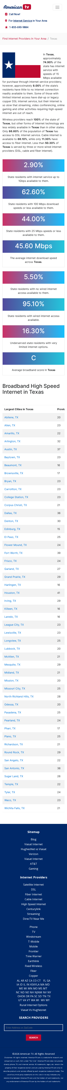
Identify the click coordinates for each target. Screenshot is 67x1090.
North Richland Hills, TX (19, 696)
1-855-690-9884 (18, 27)
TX (48, 996)
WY (48, 1000)
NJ (36, 992)
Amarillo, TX (11, 433)
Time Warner (34, 956)
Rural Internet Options (33, 1005)
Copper (33, 976)
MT (45, 988)
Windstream (33, 936)
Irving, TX (10, 600)
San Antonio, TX (14, 768)
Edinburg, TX (12, 529)
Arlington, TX (12, 441)
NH (32, 992)
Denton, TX (11, 521)
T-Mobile (33, 941)
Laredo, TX (11, 616)
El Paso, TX (11, 537)
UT (20, 1000)
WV (43, 1000)
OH (19, 996)
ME (21, 988)
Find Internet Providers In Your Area (24, 38)
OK (23, 996)
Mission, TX (11, 680)
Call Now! (14, 14)
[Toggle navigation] (57, 7)
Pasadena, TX (12, 712)
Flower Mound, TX (15, 545)
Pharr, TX (9, 728)
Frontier (34, 951)
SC (35, 996)
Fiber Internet (33, 894)
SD (40, 996)
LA (38, 984)
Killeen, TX (10, 608)
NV (45, 992)
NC (18, 992)
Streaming (33, 914)
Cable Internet (33, 899)
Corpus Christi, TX (15, 505)
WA (33, 1000)
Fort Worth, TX (13, 553)
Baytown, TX (12, 457)
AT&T (33, 864)
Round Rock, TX (14, 752)
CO (35, 980)
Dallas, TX (10, 513)
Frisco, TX (10, 560)
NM (40, 992)
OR (27, 996)
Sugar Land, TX (13, 776)
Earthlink (33, 961)
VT (28, 1000)
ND (22, 992)
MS (40, 988)
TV (33, 932)
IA (18, 984)
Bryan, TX (10, 481)
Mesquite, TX (12, 664)
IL (24, 984)
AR (22, 980)
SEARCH (33, 1037)
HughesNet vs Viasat (33, 849)
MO (35, 988)
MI (25, 988)
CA (30, 980)
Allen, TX (9, 425)
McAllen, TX (11, 656)
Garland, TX (11, 568)
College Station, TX (16, 497)
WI (37, 1000)
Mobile (33, 946)
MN (30, 988)
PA (32, 996)
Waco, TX (10, 800)
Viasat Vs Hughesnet (33, 1010)
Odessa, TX (11, 704)
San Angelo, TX (13, 760)
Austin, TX (10, 449)
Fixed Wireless (33, 966)
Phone (34, 927)
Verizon (33, 854)
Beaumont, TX (12, 465)
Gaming (33, 868)
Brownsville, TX (13, 473)
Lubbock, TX (12, 648)
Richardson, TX (13, 744)
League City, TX (14, 624)
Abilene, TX (11, 417)
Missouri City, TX (14, 688)
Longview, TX (12, 640)
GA (48, 980)
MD (47, 984)
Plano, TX (10, 736)
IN (28, 984)
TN (44, 996)
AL (18, 980)
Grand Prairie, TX (14, 576)
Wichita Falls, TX (14, 808)
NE (27, 992)
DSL (33, 889)
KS (31, 984)
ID (21, 984)
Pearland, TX (12, 720)
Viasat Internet (33, 844)
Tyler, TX (9, 792)
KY (34, 984)
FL (44, 980)
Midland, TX (11, 672)
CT (39, 980)
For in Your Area (28, 20)
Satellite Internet (33, 884)
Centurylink (34, 909)
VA (24, 1000)
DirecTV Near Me (33, 919)
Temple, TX (11, 784)
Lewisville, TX (12, 632)
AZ (26, 980)
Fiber (33, 971)
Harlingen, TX (12, 584)
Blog (33, 839)
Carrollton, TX (12, 489)
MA (42, 984)
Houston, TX (12, 592)
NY (49, 992)
